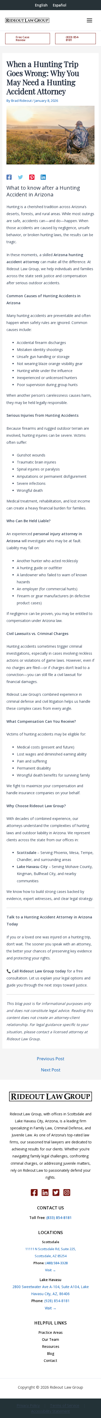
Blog (50, 1353)
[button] (27, 38)
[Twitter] (20, 177)
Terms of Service (64, 1405)
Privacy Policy (28, 1405)
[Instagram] (67, 1192)
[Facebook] (9, 177)
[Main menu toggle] (89, 20)
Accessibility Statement (50, 1411)
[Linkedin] (43, 177)
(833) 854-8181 (58, 1217)
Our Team (50, 1339)
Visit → (50, 1270)
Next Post (50, 1070)
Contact (50, 1360)
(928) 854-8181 (57, 1300)
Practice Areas (50, 1332)
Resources (50, 1346)
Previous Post (50, 1059)
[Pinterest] (31, 177)
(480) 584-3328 (56, 1263)
